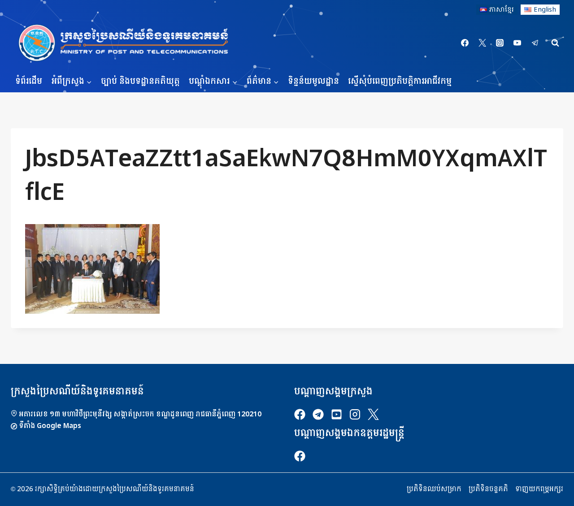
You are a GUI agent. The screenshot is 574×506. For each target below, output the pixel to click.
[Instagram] (500, 43)
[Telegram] (535, 43)
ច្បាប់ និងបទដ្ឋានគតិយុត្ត (140, 81)
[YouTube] (517, 43)
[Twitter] (482, 43)
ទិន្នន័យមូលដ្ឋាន (313, 81)
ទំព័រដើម (28, 81)
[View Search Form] (555, 43)
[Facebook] (465, 43)
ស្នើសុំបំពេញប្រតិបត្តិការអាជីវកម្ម (400, 81)
